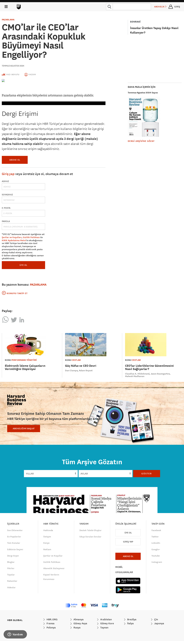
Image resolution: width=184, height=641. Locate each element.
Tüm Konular (13, 543)
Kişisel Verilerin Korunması (51, 577)
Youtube (155, 555)
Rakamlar (12, 581)
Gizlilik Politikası (31, 237)
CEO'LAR (76, 360)
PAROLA (6, 221)
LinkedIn (155, 543)
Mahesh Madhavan (134, 376)
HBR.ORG (52, 619)
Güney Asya (80, 623)
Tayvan (104, 627)
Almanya (78, 619)
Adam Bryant (86, 370)
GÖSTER (146, 473)
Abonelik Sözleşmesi (53, 568)
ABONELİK (159, 6)
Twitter (155, 536)
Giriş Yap (128, 541)
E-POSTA (6, 208)
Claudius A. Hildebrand (137, 373)
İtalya (130, 623)
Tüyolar (11, 574)
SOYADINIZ (7, 194)
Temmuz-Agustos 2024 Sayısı (143, 92)
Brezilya (131, 619)
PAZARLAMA (8, 19)
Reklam (47, 549)
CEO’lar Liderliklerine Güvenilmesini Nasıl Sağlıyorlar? (149, 367)
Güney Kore (107, 623)
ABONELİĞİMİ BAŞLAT (23, 428)
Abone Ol (14, 159)
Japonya (158, 623)
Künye (46, 543)
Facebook (156, 530)
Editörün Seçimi (15, 549)
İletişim (47, 536)
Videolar (11, 587)
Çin (155, 619)
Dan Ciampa (71, 370)
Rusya (76, 627)
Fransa (50, 623)
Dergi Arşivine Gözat (141, 141)
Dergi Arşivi (13, 555)
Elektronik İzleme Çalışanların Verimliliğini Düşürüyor (25, 367)
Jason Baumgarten (160, 373)
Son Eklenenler (15, 530)
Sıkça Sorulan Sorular (90, 536)
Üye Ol (128, 532)
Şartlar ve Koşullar (53, 555)
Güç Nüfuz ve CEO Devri (80, 366)
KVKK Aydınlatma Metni (14, 240)
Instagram (156, 562)
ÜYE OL (23, 265)
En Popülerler (14, 536)
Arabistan (106, 619)
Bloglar (11, 562)
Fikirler (10, 568)
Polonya (51, 627)
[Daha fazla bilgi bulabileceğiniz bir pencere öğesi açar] (15, 634)
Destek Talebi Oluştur (90, 530)
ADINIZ (5, 181)
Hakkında (48, 530)
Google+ (155, 549)
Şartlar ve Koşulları (12, 237)
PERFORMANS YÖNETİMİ (24, 360)
